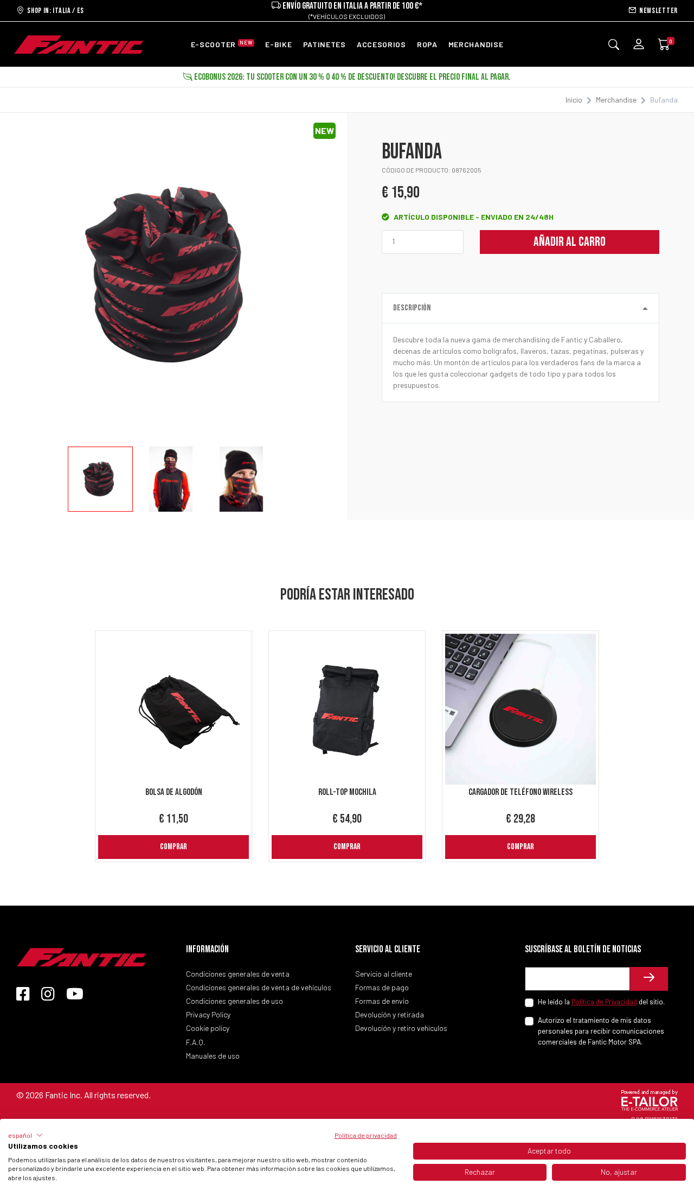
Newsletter (657, 10)
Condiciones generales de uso (234, 1000)
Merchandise (616, 99)
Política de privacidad (366, 1135)
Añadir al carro (570, 242)
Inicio (574, 99)
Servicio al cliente (383, 973)
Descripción (411, 308)
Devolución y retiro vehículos (401, 1028)
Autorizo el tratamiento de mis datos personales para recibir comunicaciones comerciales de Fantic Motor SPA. (601, 1031)
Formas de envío (382, 1000)
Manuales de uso (213, 1055)
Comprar (173, 847)
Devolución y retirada (389, 1014)
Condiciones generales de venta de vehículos (258, 987)
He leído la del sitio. (601, 1001)
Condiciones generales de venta (238, 973)
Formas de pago (382, 987)
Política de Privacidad (604, 1001)
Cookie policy (207, 1028)
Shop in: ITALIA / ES (54, 10)
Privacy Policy (208, 1014)
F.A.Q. (195, 1042)
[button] (25, 1135)
